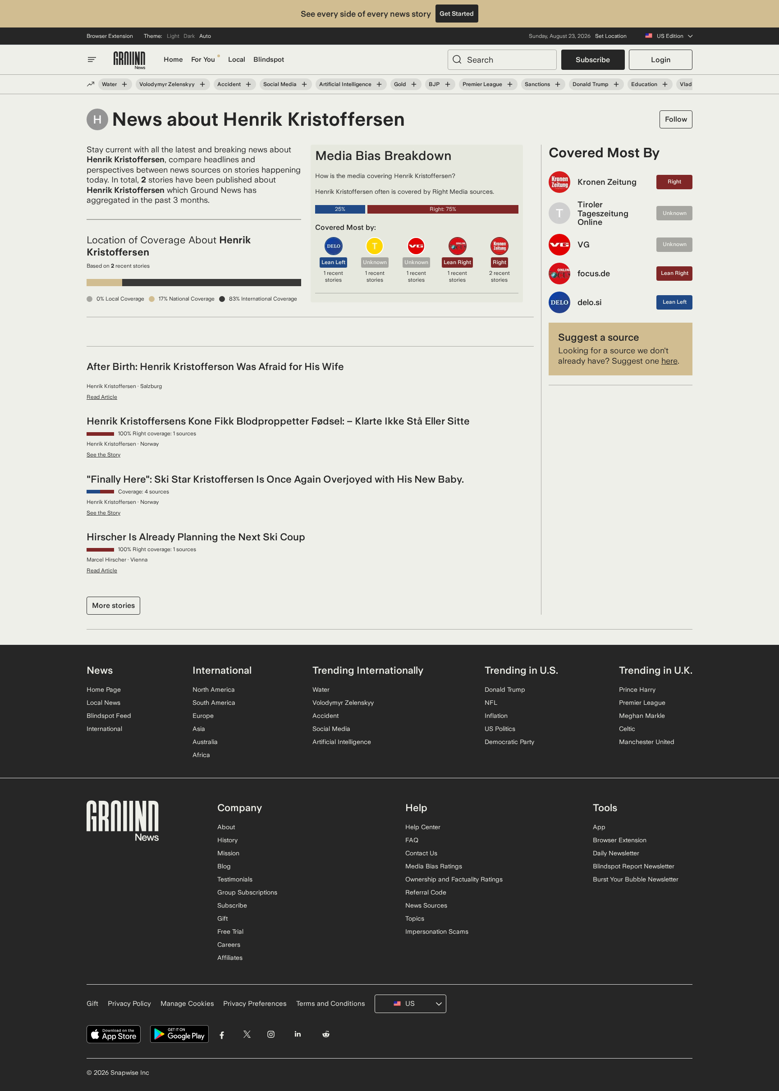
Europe (203, 715)
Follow (676, 119)
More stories (113, 605)
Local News (103, 702)
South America (213, 702)
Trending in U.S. (521, 670)
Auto (205, 36)
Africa (201, 754)
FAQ (411, 840)
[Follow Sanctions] (558, 84)
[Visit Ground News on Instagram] (270, 1034)
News (100, 670)
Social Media (280, 84)
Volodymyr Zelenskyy (167, 84)
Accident (229, 84)
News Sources (426, 905)
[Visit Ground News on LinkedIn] (297, 1034)
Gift (222, 918)
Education (644, 84)
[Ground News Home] (129, 60)
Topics (414, 918)
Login (660, 59)
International (104, 728)
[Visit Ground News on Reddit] (326, 1034)
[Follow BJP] (447, 84)
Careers (228, 944)
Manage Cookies (187, 1004)
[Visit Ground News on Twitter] (246, 1034)
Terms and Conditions (330, 1004)
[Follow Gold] (414, 84)
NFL (491, 702)
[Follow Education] (665, 84)
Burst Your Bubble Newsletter (635, 879)
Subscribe (593, 59)
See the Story (103, 455)
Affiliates (230, 957)
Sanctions (537, 84)
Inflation (496, 715)
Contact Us (421, 853)
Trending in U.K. (655, 670)
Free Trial (230, 931)
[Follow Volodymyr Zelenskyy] (202, 84)
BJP (434, 84)
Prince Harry (637, 689)
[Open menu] (92, 59)
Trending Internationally (367, 670)
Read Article (102, 397)
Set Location (611, 36)
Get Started (457, 13)
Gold (400, 84)
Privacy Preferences (255, 1004)
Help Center (422, 827)
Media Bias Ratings (433, 866)
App (599, 827)
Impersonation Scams (436, 931)
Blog (224, 866)
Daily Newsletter (616, 853)
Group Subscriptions (247, 892)
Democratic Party (509, 741)
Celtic (627, 728)
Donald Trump (591, 84)
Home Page (104, 689)
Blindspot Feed (109, 715)
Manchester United (646, 741)
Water (109, 84)
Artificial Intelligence (345, 84)
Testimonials (234, 879)
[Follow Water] (124, 84)
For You (203, 59)
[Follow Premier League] (510, 84)
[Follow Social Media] (304, 84)
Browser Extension (110, 36)
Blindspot (268, 59)
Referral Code (425, 892)
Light (173, 36)
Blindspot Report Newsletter (633, 866)
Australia (205, 741)
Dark (189, 36)
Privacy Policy (129, 1004)
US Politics (500, 728)
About (226, 827)
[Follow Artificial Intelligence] (379, 84)
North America (213, 689)
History (227, 840)
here (669, 360)
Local (236, 59)
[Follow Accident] (248, 84)
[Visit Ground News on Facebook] (222, 1034)
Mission (228, 853)
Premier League (482, 84)
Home (173, 59)
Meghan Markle (642, 715)
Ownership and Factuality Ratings (454, 879)
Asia (198, 728)
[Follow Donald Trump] (616, 84)
